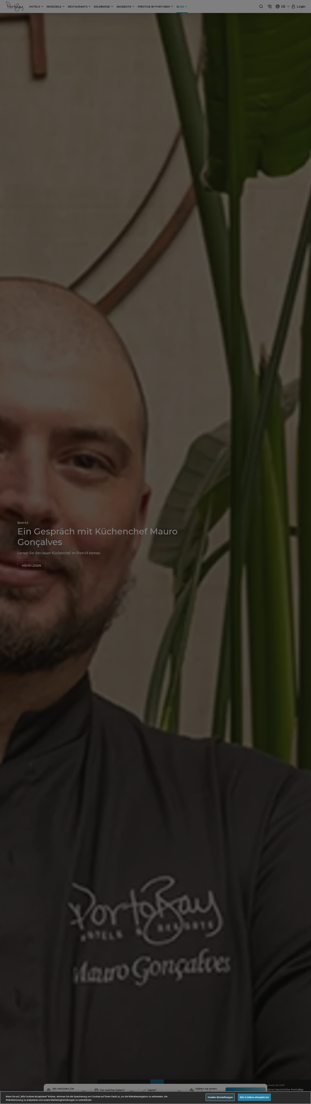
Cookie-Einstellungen (220, 1097)
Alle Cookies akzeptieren (254, 1097)
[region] (155, 1097)
